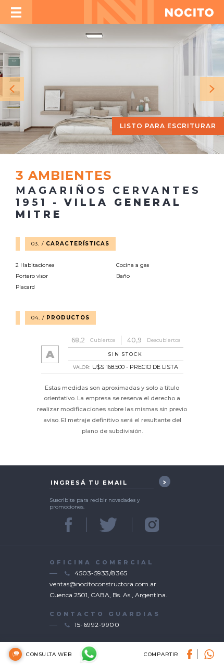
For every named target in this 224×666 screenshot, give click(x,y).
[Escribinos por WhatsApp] (89, 654)
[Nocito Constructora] (189, 12)
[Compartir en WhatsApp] (206, 654)
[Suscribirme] (164, 481)
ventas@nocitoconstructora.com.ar (102, 584)
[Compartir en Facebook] (192, 654)
